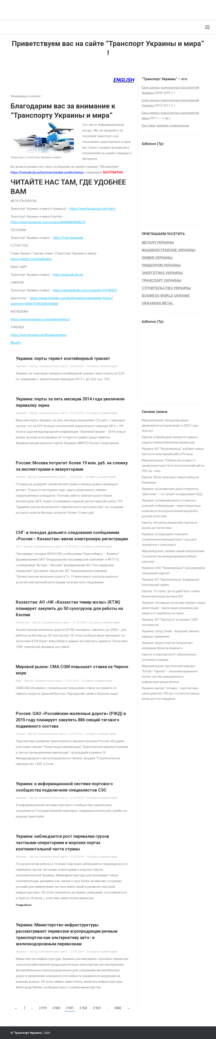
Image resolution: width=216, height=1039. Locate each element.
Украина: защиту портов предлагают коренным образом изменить (167, 645)
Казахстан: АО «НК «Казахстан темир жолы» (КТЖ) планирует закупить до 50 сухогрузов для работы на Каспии (69, 608)
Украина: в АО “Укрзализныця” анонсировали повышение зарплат (173, 570)
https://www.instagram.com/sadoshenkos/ (40, 319)
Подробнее (24, 905)
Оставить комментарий (102, 366)
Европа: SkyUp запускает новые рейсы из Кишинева (170, 480)
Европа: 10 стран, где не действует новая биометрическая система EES (171, 593)
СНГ (18, 546)
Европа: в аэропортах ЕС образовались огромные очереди (169, 657)
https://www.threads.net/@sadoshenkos (38, 335)
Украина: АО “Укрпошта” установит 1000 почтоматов (170, 622)
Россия (20, 476)
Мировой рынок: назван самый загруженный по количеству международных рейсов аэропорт (173, 556)
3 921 (70, 1008)
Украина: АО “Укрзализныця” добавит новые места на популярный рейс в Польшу (173, 451)
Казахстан (22, 622)
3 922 (83, 1008)
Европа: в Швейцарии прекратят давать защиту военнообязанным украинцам (170, 439)
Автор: (48, 366)
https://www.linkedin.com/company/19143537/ (85, 290)
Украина (21, 366)
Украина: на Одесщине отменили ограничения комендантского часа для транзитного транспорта (169, 539)
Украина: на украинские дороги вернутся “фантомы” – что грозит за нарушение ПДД (172, 491)
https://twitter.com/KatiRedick (31, 259)
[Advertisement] (77, 9)
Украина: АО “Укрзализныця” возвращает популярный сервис (171, 582)
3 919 (43, 1008)
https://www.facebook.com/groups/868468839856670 (48, 222)
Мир (18, 680)
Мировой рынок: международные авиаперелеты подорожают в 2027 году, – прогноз (171, 425)
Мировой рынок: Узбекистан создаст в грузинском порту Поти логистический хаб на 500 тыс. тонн (173, 466)
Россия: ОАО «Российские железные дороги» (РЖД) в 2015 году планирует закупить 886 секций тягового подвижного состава (71, 720)
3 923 (97, 1008)
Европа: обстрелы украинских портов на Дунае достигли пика (169, 525)
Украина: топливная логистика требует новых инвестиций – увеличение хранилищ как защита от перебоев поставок (173, 608)
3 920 (56, 1008)
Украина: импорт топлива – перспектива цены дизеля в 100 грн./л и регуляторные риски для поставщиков (171, 693)
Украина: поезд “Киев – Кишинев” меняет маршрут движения (171, 634)
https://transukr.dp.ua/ (68, 275)
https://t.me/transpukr (68, 238)
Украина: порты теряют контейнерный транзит (63, 358)
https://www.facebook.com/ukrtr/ (92, 209)
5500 (117, 1008)
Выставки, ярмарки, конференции (165, 125)
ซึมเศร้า (16, 343)
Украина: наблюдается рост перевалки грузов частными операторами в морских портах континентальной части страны (62, 842)
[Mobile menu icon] (207, 27)
